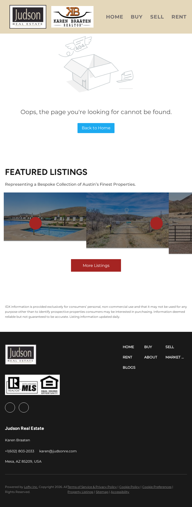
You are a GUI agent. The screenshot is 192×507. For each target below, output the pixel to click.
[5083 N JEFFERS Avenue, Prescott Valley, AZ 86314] (45, 216)
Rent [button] (179, 17)
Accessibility (120, 492)
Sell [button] (157, 17)
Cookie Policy (129, 487)
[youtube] (24, 407)
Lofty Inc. (31, 487)
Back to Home (96, 128)
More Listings (96, 265)
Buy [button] (137, 17)
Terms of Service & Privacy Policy (92, 487)
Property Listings (80, 492)
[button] (28, 17)
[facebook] (10, 407)
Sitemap (102, 492)
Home (114, 17)
